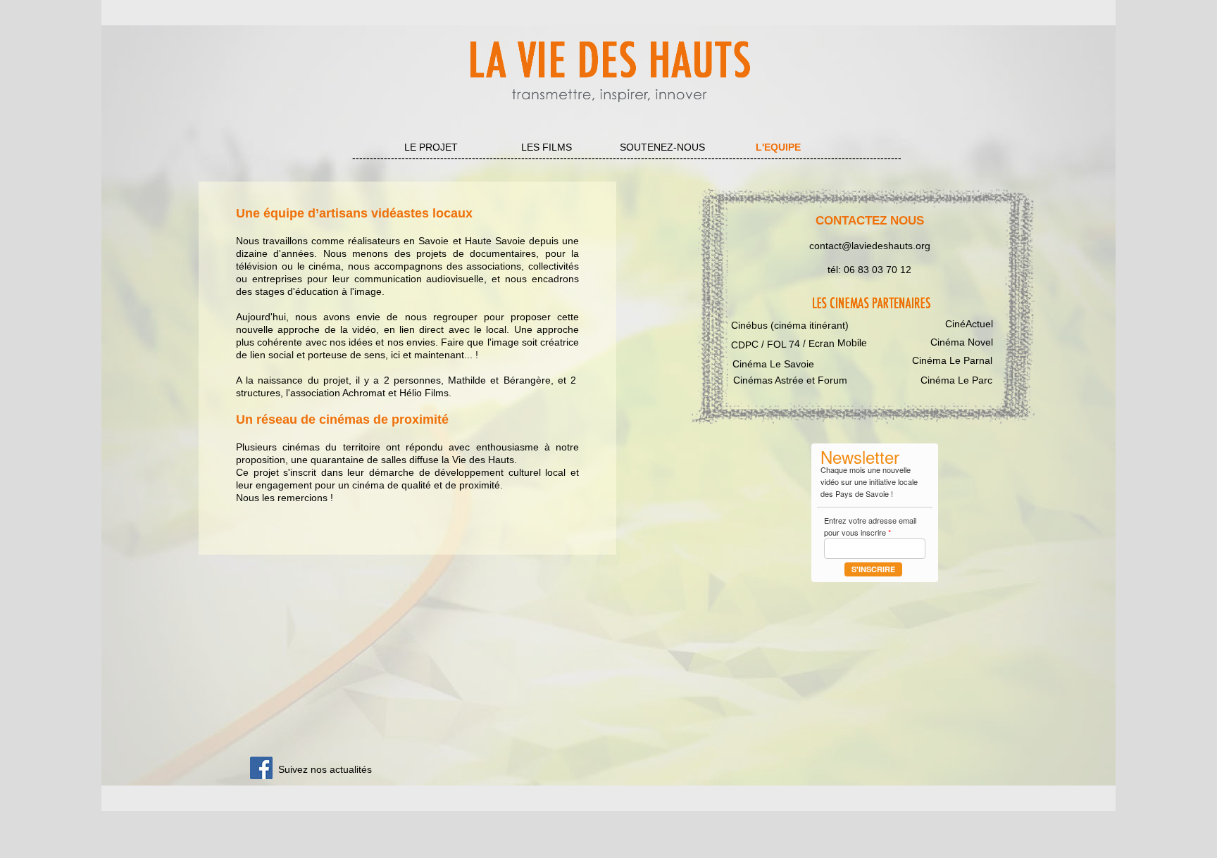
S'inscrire (873, 569)
